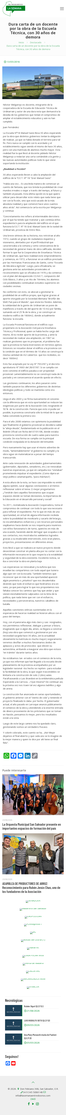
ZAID (33, 1098)
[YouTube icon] (33, 1103)
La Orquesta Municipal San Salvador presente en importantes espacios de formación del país (31, 826)
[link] (33, 901)
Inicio (21, 42)
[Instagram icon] (37, 1103)
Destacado (35, 42)
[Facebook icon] (28, 1103)
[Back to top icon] (33, 1082)
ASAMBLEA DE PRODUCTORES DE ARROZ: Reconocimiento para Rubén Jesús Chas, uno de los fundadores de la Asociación (31, 887)
